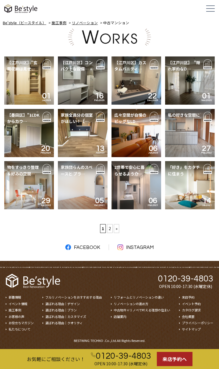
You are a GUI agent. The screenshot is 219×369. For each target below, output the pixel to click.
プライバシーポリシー (197, 323)
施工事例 (15, 310)
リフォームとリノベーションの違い (139, 297)
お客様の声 (16, 316)
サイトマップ (191, 329)
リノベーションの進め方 (131, 303)
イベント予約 (191, 303)
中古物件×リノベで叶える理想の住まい (142, 310)
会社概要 (188, 316)
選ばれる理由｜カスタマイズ (65, 316)
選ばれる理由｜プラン (61, 310)
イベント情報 (18, 303)
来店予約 (188, 297)
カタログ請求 (191, 310)
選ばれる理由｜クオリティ (64, 323)
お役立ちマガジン (21, 323)
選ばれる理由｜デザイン (62, 303)
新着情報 (15, 297)
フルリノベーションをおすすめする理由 (73, 297)
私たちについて (20, 329)
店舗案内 (120, 316)
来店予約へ (175, 359)
